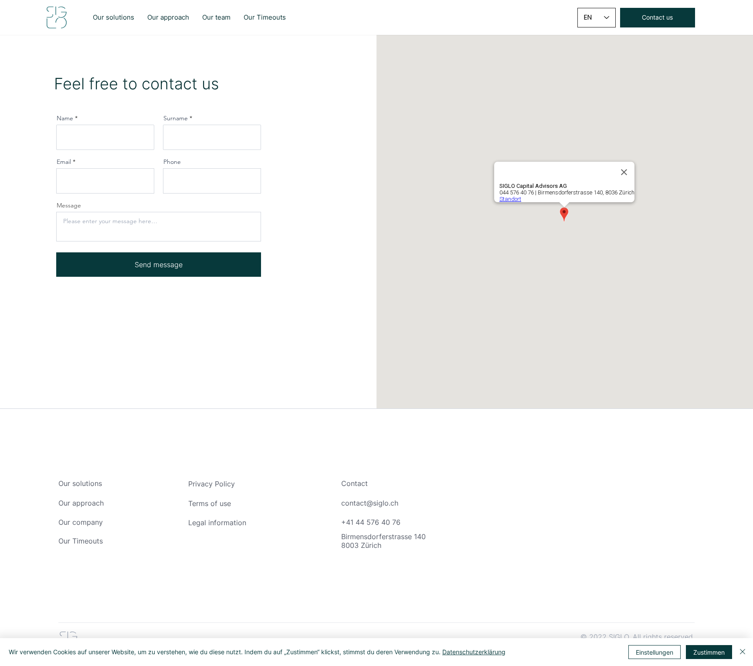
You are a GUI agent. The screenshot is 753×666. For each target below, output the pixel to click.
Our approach (81, 503)
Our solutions (80, 483)
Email (64, 162)
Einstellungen (654, 652)
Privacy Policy (211, 483)
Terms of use (209, 503)
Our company (80, 522)
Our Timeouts (80, 541)
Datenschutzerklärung (473, 652)
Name (65, 118)
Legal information (217, 522)
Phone (172, 162)
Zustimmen (709, 652)
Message (69, 205)
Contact (354, 483)
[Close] (742, 652)
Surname (175, 118)
